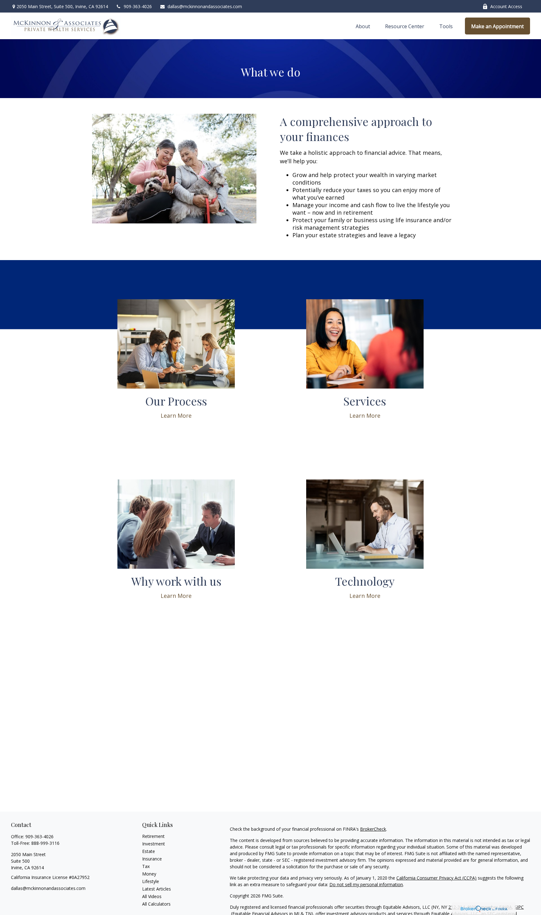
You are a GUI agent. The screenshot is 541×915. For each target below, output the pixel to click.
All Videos (152, 896)
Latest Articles (156, 889)
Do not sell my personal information (366, 884)
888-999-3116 (45, 843)
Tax (146, 866)
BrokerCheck (373, 829)
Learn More (176, 415)
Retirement (153, 836)
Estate (148, 851)
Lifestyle (150, 881)
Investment (153, 844)
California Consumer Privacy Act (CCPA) (436, 878)
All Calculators (156, 904)
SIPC (519, 907)
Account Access (506, 6)
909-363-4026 (138, 6)
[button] (363, 26)
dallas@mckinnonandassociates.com (204, 6)
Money (149, 874)
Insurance (152, 859)
